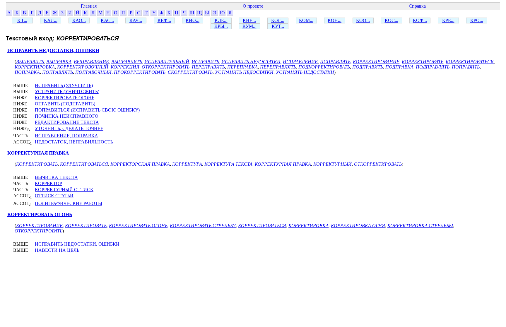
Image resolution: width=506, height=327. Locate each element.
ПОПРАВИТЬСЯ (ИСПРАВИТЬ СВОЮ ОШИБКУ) (87, 109)
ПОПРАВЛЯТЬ (57, 72)
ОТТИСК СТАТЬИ (54, 195)
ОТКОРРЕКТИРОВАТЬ (165, 66)
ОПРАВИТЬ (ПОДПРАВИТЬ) (65, 103)
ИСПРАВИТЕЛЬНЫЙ (166, 61)
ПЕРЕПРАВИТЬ (208, 66)
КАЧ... (135, 20)
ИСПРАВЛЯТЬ (335, 61)
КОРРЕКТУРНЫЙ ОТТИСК (64, 189)
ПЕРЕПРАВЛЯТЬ (278, 66)
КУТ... (278, 26)
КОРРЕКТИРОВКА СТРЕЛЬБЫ (420, 225)
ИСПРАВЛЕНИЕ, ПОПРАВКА (66, 135)
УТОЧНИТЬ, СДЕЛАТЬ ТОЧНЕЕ (69, 128)
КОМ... (306, 20)
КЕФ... (164, 20)
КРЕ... (448, 20)
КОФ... (420, 20)
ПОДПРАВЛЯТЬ (432, 66)
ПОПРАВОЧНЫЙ (93, 72)
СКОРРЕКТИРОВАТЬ (190, 72)
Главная (89, 6)
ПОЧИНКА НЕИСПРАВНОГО (66, 116)
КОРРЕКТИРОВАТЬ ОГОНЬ (64, 97)
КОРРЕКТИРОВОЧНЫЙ (82, 66)
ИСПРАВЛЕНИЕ (300, 61)
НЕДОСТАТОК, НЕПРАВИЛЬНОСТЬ (74, 141)
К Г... (22, 20)
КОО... (363, 20)
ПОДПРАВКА (399, 66)
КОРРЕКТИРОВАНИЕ (376, 61)
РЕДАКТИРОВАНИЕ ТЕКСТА (67, 122)
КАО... (79, 20)
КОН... (334, 20)
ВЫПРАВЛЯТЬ (126, 61)
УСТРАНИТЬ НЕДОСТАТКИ (244, 72)
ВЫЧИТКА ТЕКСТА (56, 177)
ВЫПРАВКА (58, 61)
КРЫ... (221, 26)
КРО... (476, 20)
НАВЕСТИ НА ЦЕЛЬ (57, 250)
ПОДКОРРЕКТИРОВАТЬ (324, 66)
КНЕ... (249, 20)
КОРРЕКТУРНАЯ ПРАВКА (38, 153)
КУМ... (249, 26)
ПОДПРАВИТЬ (367, 66)
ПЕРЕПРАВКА (242, 66)
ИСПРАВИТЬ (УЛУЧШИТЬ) (64, 85)
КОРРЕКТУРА (187, 164)
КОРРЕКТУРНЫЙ (332, 164)
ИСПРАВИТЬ (205, 61)
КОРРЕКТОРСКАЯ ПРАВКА (140, 164)
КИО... (192, 20)
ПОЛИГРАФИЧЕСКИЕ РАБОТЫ (68, 203)
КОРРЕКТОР (48, 183)
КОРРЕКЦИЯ (125, 66)
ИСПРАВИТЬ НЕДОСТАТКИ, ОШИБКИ (53, 50)
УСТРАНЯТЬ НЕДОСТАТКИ (305, 72)
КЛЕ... (221, 20)
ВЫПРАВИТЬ (30, 61)
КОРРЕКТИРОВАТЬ (422, 61)
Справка (417, 6)
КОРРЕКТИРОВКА (35, 66)
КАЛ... (50, 20)
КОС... (391, 20)
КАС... (107, 20)
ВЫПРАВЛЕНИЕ (91, 61)
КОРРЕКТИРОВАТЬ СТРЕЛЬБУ (203, 225)
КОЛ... (277, 20)
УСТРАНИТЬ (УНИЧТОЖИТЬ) (67, 91)
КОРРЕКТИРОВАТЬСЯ (470, 61)
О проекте (253, 6)
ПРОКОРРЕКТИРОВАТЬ (139, 72)
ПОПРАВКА (27, 72)
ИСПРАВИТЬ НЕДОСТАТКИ (251, 61)
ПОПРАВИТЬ (466, 66)
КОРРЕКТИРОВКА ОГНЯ (358, 225)
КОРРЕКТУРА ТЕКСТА (228, 164)
